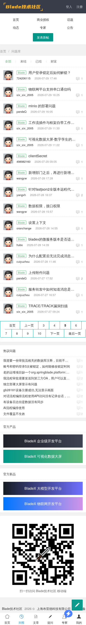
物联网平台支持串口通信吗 (49, 89)
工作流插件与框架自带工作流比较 (53, 122)
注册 (80, 6)
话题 (70, 19)
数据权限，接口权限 (44, 206)
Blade (21, 72)
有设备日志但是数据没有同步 (23, 402)
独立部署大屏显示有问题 (20, 384)
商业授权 (43, 19)
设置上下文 (37, 222)
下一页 (55, 333)
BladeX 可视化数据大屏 (43, 456)
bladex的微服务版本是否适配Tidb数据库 (53, 239)
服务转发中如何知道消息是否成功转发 (53, 289)
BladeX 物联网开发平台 (43, 503)
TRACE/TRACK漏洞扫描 (48, 306)
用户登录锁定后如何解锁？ (49, 72)
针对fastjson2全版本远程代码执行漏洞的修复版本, (53, 189)
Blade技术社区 (12, 608)
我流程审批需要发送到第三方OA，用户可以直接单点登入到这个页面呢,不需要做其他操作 (37, 378)
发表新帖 (43, 37)
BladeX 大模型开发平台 (43, 488)
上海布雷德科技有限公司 (54, 608)
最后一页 (75, 333)
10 (39, 333)
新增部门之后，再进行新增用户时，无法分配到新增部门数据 (53, 172)
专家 (43, 27)
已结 (39, 61)
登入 (69, 6)
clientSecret (37, 156)
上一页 (29, 325)
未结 (23, 61)
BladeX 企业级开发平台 (43, 440)
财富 (54, 61)
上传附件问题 (39, 272)
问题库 (16, 51)
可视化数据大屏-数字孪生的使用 (53, 139)
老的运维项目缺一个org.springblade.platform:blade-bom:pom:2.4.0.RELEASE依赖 (37, 372)
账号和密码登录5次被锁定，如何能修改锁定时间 (36, 366)
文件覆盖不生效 (14, 413)
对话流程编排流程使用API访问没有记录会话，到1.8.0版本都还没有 (37, 396)
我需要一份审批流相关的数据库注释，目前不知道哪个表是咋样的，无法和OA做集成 (37, 360)
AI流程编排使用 (14, 407)
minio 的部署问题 (42, 106)
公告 (70, 27)
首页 (16, 19)
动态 (16, 27)
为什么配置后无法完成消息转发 (53, 256)
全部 (8, 61)
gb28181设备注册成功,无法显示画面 (28, 390)
